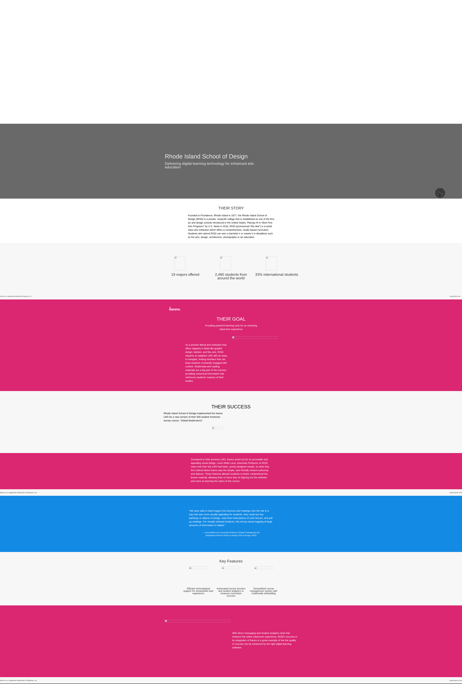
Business (455, 68)
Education (440, 68)
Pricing (387, 68)
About (375, 68)
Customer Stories (405, 68)
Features (424, 68)
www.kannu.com (456, 492)
